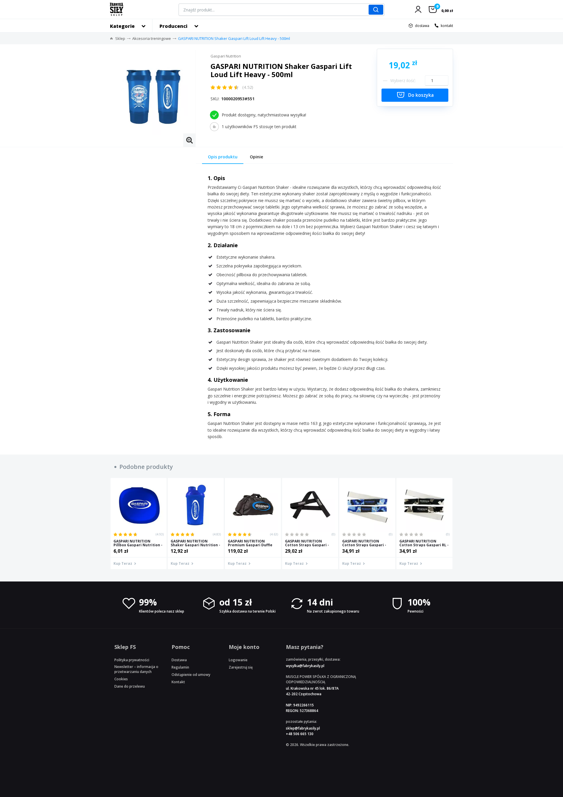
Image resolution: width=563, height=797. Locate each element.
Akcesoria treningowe (151, 38)
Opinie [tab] (256, 157)
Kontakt (178, 681)
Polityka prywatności (131, 659)
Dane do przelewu (129, 686)
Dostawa (179, 659)
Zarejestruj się (241, 667)
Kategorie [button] (122, 26)
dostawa (422, 25)
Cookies (121, 678)
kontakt (447, 25)
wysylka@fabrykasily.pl (305, 665)
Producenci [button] (173, 26)
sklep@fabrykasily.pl (303, 728)
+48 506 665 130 (299, 733)
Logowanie (238, 659)
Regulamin (180, 667)
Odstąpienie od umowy (191, 674)
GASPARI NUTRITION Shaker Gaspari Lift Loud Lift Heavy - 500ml (234, 38)
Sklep (120, 38)
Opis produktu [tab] (223, 157)
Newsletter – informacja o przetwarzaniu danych (136, 669)
